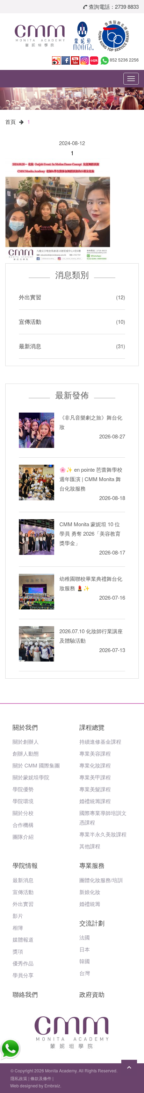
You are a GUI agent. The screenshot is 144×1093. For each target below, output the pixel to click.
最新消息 (30, 346)
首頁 (10, 121)
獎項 (18, 951)
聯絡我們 (25, 994)
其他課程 (89, 846)
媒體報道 (23, 939)
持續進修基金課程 (100, 741)
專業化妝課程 (95, 765)
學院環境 (23, 801)
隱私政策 (18, 1078)
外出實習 (30, 297)
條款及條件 (40, 1078)
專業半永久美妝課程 (103, 834)
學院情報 (25, 865)
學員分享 (23, 975)
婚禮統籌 (89, 903)
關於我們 (25, 726)
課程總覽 (92, 726)
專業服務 (92, 865)
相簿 (18, 927)
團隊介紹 (23, 836)
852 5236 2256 (124, 60)
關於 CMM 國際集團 (36, 765)
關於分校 (23, 812)
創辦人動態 (26, 753)
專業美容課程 (95, 753)
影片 (18, 915)
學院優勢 (23, 789)
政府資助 (92, 994)
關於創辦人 (26, 741)
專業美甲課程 (95, 777)
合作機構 (23, 824)
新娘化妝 (89, 891)
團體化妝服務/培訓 (101, 880)
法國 (84, 937)
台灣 (84, 973)
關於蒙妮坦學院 (31, 777)
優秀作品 (23, 963)
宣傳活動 (30, 321)
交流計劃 (92, 922)
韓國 (84, 961)
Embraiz (52, 1085)
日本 (84, 949)
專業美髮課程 (95, 789)
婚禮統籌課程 (95, 801)
